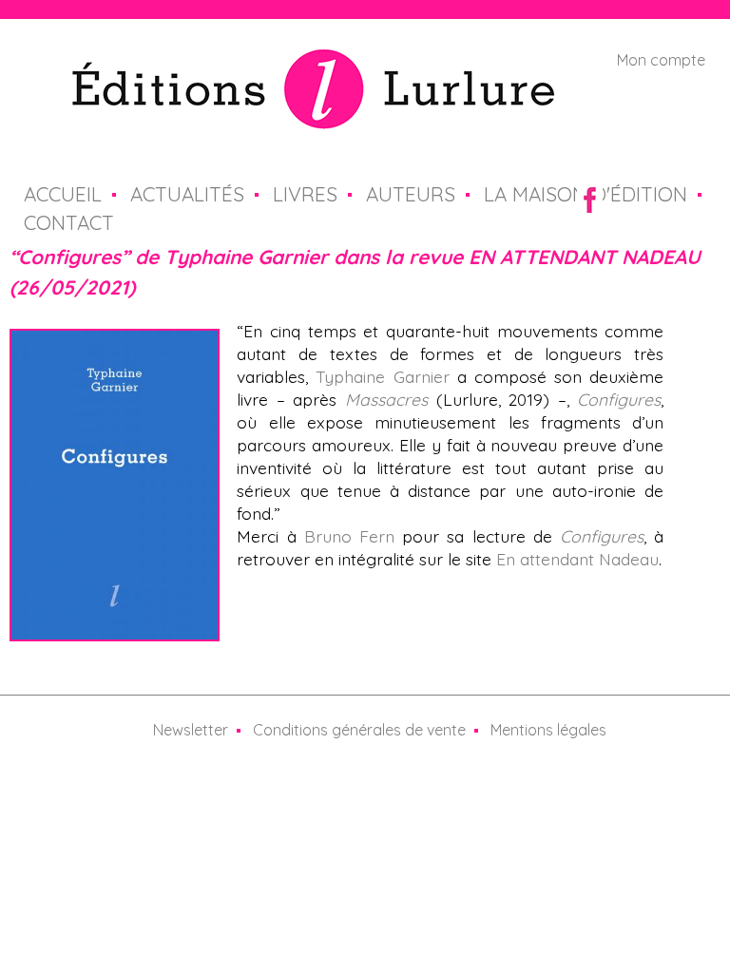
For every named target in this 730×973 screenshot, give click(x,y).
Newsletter (190, 729)
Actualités (187, 193)
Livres (305, 193)
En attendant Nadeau (577, 558)
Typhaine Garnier (382, 376)
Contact (69, 222)
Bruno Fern (349, 535)
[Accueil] (313, 117)
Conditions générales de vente (359, 729)
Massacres (386, 399)
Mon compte (661, 59)
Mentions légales (548, 729)
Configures (619, 399)
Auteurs (410, 193)
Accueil (63, 193)
